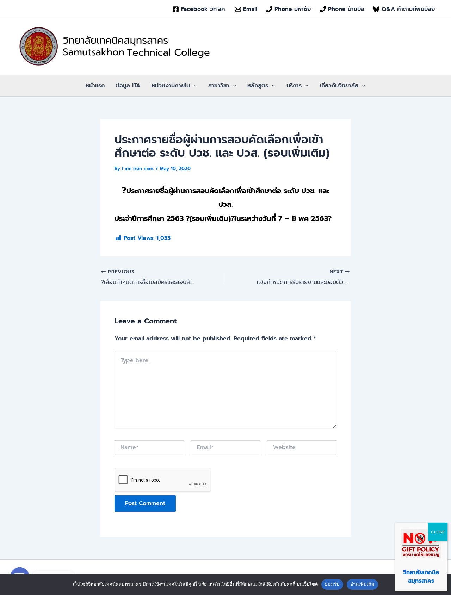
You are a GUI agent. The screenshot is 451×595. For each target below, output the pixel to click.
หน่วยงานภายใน (171, 85)
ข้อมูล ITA (128, 85)
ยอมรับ (332, 584)
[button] (193, 85)
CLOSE (438, 532)
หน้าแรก (95, 85)
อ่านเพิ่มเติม (362, 584)
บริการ (294, 85)
